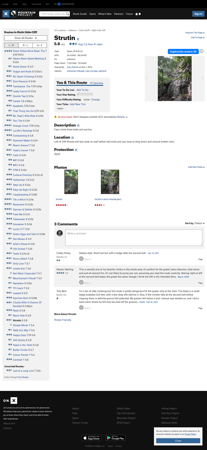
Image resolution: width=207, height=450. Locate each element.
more (142, 301)
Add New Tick (78, 104)
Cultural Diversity (22, 174)
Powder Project (169, 417)
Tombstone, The (21, 86)
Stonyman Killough (75, 71)
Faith (16, 155)
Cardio (16, 101)
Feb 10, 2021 (152, 302)
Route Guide (80, 13)
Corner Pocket (20, 354)
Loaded (17, 293)
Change (95, 99)
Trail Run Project (170, 413)
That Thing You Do (23, 110)
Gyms (92, 13)
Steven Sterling (64, 269)
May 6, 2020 (183, 276)
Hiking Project (169, 408)
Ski (47, 4)
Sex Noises (19, 238)
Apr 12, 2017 (153, 253)
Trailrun (36, 4)
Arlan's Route (20, 243)
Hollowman (19, 179)
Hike (24, 4)
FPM (15, 169)
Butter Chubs (20, 349)
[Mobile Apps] (138, 13)
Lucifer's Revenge (22, 130)
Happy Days (19, 335)
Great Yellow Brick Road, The (29, 50)
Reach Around (21, 145)
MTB (15, 4)
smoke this (19, 268)
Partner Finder (80, 422)
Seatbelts (18, 105)
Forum (129, 13)
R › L (25, 45)
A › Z (39, 45)
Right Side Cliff (98, 30)
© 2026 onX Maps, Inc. (95, 446)
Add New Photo (195, 167)
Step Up (17, 184)
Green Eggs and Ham (25, 234)
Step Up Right (21, 189)
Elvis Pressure (20, 81)
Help (74, 413)
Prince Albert (20, 258)
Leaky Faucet (20, 91)
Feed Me (17, 214)
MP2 (15, 165)
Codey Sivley (63, 252)
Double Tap (19, 96)
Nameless (18, 283)
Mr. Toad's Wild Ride (24, 115)
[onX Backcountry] (64, 4)
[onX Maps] (10, 402)
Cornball (17, 359)
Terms (110, 446)
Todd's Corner (20, 150)
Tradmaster (19, 219)
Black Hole (19, 315)
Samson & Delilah (23, 209)
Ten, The (17, 120)
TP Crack (18, 288)
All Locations (60, 30)
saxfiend (102, 71)
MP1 (15, 160)
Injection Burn (20, 297)
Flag (200, 259)
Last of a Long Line (23, 370)
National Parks (169, 422)
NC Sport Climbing (23, 76)
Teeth (16, 253)
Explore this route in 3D (183, 51)
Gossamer (18, 224)
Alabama (72, 30)
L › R (11, 45)
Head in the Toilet (22, 344)
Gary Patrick (72, 67)
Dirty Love (18, 263)
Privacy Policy (190, 434)
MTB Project (123, 422)
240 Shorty (19, 340)
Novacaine (18, 204)
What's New (105, 13)
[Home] (20, 13)
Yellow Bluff (84, 30)
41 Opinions (96, 82)
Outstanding (20, 135)
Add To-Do (82, 89)
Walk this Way (20, 330)
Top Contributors (126, 413)
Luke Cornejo (91, 71)
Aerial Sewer (20, 66)
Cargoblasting (20, 194)
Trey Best (61, 291)
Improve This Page (194, 32)
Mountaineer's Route (24, 278)
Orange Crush (20, 125)
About (75, 408)
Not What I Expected (24, 273)
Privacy (119, 446)
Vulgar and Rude (22, 71)
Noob (16, 310)
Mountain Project (126, 417)
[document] (178, 436)
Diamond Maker (21, 140)
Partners (118, 13)
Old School (19, 248)
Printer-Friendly (62, 319)
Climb (5, 4)
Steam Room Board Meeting (28, 58)
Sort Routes (23, 377)
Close (178, 440)
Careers (7, 428)
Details (121, 116)
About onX (9, 423)
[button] (148, 78)
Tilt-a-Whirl (19, 199)
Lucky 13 (17, 229)
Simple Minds (20, 325)
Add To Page (197, 37)
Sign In (198, 13)
